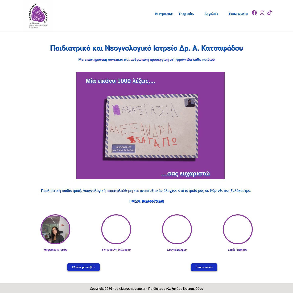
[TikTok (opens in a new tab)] (269, 9)
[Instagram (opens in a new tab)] (262, 9)
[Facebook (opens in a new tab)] (254, 9)
